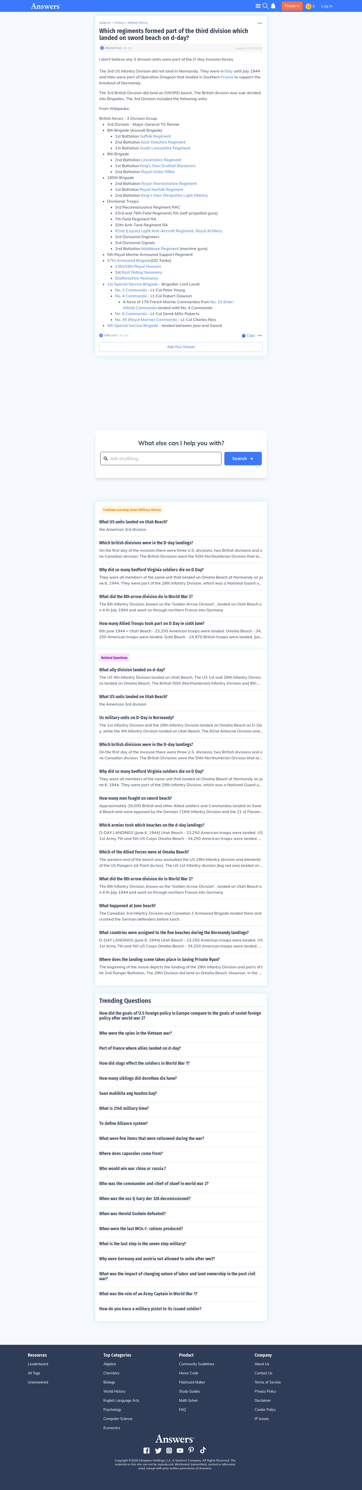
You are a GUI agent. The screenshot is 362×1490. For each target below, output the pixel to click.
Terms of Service (268, 1382)
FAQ (182, 1409)
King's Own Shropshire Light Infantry (174, 195)
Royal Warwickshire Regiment (169, 183)
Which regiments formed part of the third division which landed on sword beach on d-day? (173, 34)
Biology (109, 1382)
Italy (229, 71)
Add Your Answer (181, 347)
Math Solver (188, 1400)
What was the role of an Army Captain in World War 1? (148, 1293)
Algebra (109, 1364)
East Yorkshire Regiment (163, 142)
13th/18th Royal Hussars (138, 266)
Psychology (112, 1409)
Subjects (105, 22)
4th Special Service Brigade (132, 325)
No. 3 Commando (131, 289)
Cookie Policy (265, 1409)
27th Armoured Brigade (129, 260)
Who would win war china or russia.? (132, 1168)
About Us (262, 1364)
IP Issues (262, 1419)
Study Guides (189, 1391)
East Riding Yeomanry (142, 272)
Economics (111, 1428)
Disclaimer (263, 1400)
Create (290, 6)
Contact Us (263, 1373)
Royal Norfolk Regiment (161, 189)
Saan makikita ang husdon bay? (128, 1093)
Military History (138, 22)
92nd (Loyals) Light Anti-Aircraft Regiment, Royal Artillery (168, 230)
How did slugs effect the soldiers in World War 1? (144, 1063)
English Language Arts (121, 1400)
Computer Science (117, 1419)
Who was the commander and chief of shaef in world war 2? (154, 1183)
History (119, 22)
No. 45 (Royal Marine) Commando (146, 319)
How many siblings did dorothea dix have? (138, 1078)
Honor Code (188, 1373)
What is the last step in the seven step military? (142, 1243)
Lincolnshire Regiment (161, 159)
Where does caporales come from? (131, 1153)
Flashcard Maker (192, 1382)
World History (114, 1391)
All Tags (34, 1373)
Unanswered (38, 1382)
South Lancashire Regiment (165, 147)
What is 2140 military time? (124, 1108)
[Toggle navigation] (258, 6)
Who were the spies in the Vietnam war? (135, 1033)
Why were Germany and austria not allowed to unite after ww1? (157, 1258)
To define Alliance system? (123, 1123)
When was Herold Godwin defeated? (132, 1213)
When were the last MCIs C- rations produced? (141, 1228)
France (227, 76)
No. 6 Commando (131, 313)
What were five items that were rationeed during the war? (151, 1138)
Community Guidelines (196, 1364)
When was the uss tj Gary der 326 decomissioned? (145, 1198)
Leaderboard (38, 1364)
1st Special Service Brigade (132, 284)
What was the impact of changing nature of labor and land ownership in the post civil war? (177, 1276)
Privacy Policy (265, 1391)
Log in (326, 5)
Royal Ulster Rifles (158, 171)
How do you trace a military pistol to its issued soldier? (150, 1309)
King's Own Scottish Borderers (168, 165)
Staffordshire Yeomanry (136, 278)
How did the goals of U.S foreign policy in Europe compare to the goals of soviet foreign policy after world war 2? (180, 1016)
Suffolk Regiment (155, 136)
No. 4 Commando (131, 295)
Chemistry (111, 1373)
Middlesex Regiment (160, 248)
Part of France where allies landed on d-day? (140, 1048)
